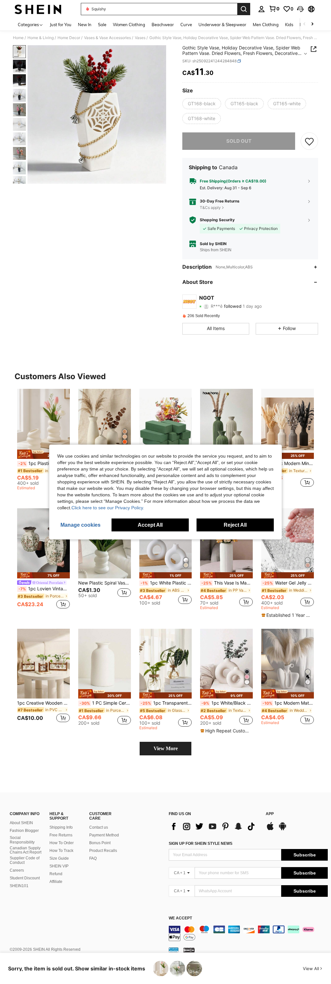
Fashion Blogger (24, 830)
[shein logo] (38, 9)
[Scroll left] (304, 24)
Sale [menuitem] (102, 24)
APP (270, 814)
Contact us (98, 827)
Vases (140, 38)
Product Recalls (103, 850)
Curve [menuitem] (186, 24)
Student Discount (25, 878)
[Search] (243, 9)
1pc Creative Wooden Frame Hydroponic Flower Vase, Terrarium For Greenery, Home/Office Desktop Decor (43, 703)
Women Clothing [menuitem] (129, 24)
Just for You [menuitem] (60, 24)
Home (18, 38)
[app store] (270, 829)
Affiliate (55, 881)
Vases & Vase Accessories (107, 38)
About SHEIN (21, 823)
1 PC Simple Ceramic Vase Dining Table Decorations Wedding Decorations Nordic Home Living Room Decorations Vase (105, 703)
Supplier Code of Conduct (24, 860)
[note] (43, 454)
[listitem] (43, 440)
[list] (214, 826)
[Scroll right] (312, 24)
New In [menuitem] (84, 24)
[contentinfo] (248, 933)
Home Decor (69, 38)
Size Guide (59, 858)
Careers (17, 870)
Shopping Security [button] (217, 220)
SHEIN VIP (59, 866)
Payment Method (104, 835)
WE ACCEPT (180, 918)
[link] (274, 9)
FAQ (93, 858)
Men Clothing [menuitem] (266, 24)
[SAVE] (309, 141)
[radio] (201, 103)
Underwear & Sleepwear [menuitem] (222, 24)
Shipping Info (61, 827)
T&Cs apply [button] (210, 207)
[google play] (282, 829)
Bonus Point (100, 843)
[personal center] (261, 9)
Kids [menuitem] (289, 24)
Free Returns (60, 835)
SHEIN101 (19, 886)
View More (166, 748)
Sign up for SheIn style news (200, 843)
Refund (55, 874)
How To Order (61, 843)
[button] (300, 9)
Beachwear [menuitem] (163, 24)
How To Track (61, 850)
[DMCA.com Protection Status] (189, 950)
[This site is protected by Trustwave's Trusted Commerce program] (173, 950)
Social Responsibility (22, 839)
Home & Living (40, 38)
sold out (238, 141)
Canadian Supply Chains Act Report (25, 850)
